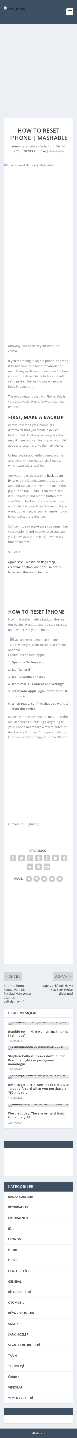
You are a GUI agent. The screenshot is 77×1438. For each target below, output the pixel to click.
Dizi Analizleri (18, 1218)
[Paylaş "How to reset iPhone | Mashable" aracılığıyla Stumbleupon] (30, 866)
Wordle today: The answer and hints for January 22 (36, 1115)
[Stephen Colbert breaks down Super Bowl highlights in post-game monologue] (38, 1048)
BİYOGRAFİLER (18, 1207)
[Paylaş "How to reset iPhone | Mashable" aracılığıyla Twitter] (21, 858)
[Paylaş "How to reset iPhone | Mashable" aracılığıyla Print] (47, 866)
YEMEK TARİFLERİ (20, 1398)
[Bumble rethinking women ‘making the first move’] (38, 1023)
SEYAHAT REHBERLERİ (24, 1345)
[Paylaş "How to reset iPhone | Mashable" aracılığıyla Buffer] (64, 858)
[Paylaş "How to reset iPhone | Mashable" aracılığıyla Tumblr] (38, 858)
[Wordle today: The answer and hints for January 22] (38, 1105)
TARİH (12, 1355)
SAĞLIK (13, 1324)
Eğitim (12, 1228)
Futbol (13, 1260)
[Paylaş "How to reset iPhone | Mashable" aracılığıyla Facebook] (13, 858)
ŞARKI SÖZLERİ (18, 1334)
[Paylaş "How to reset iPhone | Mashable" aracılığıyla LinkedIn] (55, 858)
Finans (13, 1250)
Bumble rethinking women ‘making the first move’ (38, 1033)
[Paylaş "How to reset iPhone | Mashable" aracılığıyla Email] (38, 866)
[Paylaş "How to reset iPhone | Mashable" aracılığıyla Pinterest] (47, 858)
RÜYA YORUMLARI (21, 1313)
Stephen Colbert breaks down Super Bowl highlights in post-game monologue (36, 1060)
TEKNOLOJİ (16, 1366)
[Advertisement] (38, 71)
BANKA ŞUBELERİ (20, 1197)
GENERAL (30, 151)
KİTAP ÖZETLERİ (19, 1292)
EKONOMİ (15, 1239)
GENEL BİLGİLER (19, 1271)
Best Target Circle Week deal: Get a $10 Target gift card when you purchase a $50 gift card (38, 1088)
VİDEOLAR (15, 1387)
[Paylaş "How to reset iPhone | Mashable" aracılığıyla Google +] (30, 858)
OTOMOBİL (16, 1302)
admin (16, 146)
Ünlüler (13, 1377)
